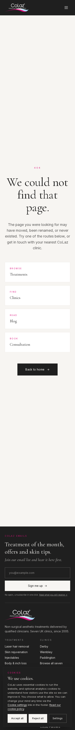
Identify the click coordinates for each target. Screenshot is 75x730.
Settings (58, 718)
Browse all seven (51, 663)
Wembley (46, 652)
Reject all (37, 718)
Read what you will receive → (53, 595)
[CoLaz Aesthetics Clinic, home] (17, 7)
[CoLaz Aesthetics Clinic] (37, 615)
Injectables (12, 657)
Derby (44, 646)
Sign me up (37, 585)
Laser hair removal (17, 646)
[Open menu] (66, 8)
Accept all (17, 718)
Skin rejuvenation (16, 652)
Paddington (47, 657)
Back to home (37, 369)
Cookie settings (17, 704)
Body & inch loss (16, 663)
